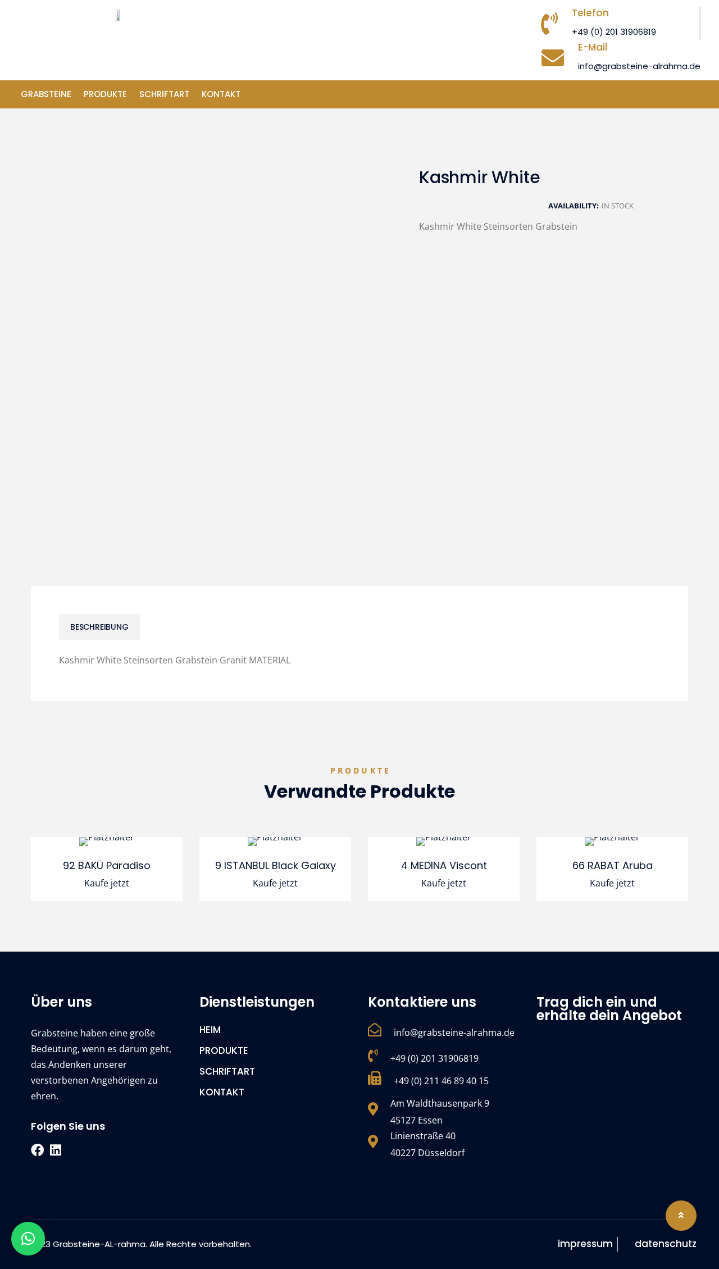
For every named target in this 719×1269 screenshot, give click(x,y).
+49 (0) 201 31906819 (614, 32)
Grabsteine (46, 94)
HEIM (210, 1029)
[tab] (99, 627)
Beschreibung (99, 627)
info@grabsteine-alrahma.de (639, 66)
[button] (28, 1239)
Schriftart (164, 94)
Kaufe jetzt (106, 883)
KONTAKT (221, 94)
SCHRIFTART (227, 1071)
